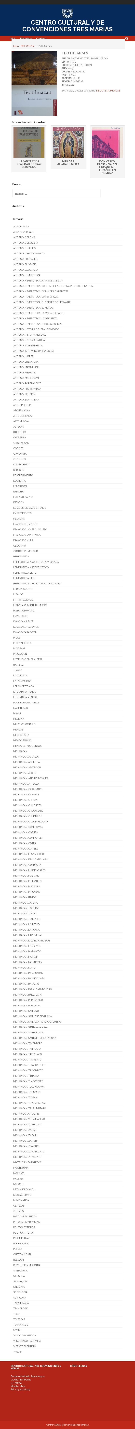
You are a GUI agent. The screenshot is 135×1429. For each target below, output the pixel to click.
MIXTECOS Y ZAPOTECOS (27, 1162)
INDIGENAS (19, 648)
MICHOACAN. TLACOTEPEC (28, 1081)
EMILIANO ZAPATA (23, 497)
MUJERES (18, 1178)
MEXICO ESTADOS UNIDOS (27, 746)
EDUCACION (20, 486)
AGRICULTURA (21, 226)
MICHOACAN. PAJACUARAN (28, 973)
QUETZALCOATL (22, 1254)
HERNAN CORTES (22, 589)
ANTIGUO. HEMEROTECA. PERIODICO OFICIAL (38, 324)
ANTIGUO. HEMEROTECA (26, 275)
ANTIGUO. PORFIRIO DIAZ (27, 383)
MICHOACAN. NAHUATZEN (27, 962)
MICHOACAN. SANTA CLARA (28, 1032)
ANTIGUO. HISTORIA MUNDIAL (29, 334)
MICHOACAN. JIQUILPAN (26, 908)
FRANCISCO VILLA (23, 540)
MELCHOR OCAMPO (24, 724)
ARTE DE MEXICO (22, 416)
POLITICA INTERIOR (23, 1232)
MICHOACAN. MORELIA (25, 957)
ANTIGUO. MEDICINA (24, 372)
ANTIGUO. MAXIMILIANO (26, 367)
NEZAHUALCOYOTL (24, 1189)
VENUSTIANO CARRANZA (27, 1341)
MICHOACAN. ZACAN (24, 1130)
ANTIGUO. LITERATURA (25, 361)
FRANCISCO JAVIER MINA (26, 535)
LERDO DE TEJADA (23, 686)
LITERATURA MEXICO (24, 691)
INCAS (16, 637)
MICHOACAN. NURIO (24, 967)
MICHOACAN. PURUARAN (26, 1005)
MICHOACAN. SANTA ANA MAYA (30, 1027)
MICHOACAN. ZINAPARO (26, 1146)
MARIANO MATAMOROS (26, 702)
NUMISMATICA (21, 1200)
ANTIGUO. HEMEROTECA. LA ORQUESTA (35, 318)
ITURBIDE (18, 664)
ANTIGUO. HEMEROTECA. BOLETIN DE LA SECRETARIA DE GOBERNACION (53, 286)
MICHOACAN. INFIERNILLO (27, 881)
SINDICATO (19, 1287)
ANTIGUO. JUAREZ (23, 356)
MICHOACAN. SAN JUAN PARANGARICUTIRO (37, 1021)
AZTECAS (18, 426)
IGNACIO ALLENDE (23, 621)
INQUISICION (20, 654)
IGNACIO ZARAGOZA (24, 632)
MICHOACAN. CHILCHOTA (27, 805)
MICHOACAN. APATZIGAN (27, 767)
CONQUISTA (20, 453)
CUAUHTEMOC (21, 464)
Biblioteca (26, 38)
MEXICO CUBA (21, 735)
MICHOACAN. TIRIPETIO (26, 1076)
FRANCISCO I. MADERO (25, 524)
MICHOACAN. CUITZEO (25, 848)
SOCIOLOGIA (20, 1292)
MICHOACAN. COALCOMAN (28, 827)
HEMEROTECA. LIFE (23, 578)
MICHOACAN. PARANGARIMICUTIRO (32, 989)
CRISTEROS (19, 459)
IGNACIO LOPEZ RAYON (26, 627)
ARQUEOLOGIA (21, 410)
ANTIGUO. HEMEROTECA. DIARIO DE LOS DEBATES (40, 291)
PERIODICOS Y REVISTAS (26, 1222)
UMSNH (17, 1330)
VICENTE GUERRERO (24, 1346)
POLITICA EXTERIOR (24, 1227)
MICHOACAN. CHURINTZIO (27, 816)
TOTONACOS (20, 1324)
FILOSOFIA (19, 518)
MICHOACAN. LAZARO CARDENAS (31, 940)
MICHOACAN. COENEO (25, 832)
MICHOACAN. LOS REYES (26, 946)
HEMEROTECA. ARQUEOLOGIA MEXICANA (36, 562)
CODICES (18, 448)
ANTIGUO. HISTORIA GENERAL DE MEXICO (36, 329)
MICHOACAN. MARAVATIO (27, 951)
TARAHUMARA (21, 1303)
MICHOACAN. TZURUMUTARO (29, 1108)
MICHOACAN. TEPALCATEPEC (29, 1065)
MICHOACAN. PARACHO (26, 984)
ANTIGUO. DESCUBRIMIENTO (29, 253)
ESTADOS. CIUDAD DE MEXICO (29, 508)
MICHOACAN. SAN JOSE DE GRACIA (32, 1016)
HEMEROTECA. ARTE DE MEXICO (31, 567)
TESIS (16, 1314)
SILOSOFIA (19, 1276)
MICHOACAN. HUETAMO (26, 875)
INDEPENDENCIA (22, 643)
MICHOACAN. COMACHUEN (28, 838)
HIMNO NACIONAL (23, 600)
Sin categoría (20, 1281)
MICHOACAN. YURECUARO (27, 1124)
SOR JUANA (19, 1297)
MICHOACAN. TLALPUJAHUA (28, 1086)
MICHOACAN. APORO (24, 773)
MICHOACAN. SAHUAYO (26, 1011)
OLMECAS (18, 1205)
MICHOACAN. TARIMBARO (27, 1059)
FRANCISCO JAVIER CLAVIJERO (30, 529)
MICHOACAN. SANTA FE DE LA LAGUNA (34, 1038)
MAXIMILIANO (20, 708)
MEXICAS (115, 90)
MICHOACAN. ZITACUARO (27, 1157)
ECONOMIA (19, 481)
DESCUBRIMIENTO (23, 475)
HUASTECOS (20, 616)
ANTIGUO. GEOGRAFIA (25, 270)
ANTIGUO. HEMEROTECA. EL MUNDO (33, 307)
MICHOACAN (20, 751)
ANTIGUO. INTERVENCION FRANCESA (33, 351)
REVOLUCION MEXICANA (26, 1265)
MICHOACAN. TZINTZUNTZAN (29, 1103)
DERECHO (18, 470)
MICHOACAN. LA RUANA (26, 930)
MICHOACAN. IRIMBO (24, 897)
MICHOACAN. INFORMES (26, 886)
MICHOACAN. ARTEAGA (26, 783)
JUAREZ (17, 670)
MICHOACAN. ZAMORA (25, 1140)
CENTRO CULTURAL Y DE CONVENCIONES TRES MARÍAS (67, 26)
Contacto (41, 38)
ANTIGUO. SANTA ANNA (26, 399)
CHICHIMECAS (21, 443)
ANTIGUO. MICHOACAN (26, 378)
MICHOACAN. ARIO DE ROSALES (30, 778)
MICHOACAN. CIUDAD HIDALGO (30, 821)
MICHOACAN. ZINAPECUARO (28, 1151)
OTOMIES (18, 1211)
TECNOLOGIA (20, 1308)
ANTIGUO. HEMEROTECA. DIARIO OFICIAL (35, 297)
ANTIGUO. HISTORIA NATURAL (29, 340)
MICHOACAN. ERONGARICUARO (30, 859)
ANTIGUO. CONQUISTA (25, 242)
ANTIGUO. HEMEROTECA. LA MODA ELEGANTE (38, 313)
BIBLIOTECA (27, 46)
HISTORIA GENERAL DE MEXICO (30, 605)
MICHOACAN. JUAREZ (25, 913)
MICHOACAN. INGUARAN (26, 892)
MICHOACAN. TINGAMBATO (28, 1070)
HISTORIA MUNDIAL (23, 610)
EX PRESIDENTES (22, 513)
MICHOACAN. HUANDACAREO (29, 870)
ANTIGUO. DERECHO (24, 248)
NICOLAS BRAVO (22, 1195)
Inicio (13, 38)
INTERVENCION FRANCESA (27, 659)
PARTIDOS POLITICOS (25, 1216)
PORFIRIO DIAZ (21, 1238)
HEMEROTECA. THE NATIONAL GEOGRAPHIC (37, 583)
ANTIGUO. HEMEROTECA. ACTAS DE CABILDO (38, 280)
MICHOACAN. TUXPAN (25, 1097)
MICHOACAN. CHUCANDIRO (28, 810)
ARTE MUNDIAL (21, 421)
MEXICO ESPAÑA (22, 740)
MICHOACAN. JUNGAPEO (26, 919)
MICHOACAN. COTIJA (24, 843)
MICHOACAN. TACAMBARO (27, 1043)
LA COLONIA (20, 675)
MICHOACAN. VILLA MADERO (29, 1119)
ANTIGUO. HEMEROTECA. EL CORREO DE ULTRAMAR (42, 302)
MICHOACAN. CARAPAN (26, 794)
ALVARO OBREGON (23, 232)
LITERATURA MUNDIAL (25, 697)
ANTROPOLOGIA (22, 405)
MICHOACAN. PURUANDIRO (28, 1000)
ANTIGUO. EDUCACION (25, 259)
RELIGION (18, 1260)
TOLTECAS (19, 1319)
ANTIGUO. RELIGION (24, 394)
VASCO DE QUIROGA (24, 1335)
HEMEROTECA (21, 556)
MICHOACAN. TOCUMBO (26, 1092)
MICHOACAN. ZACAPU (25, 1135)
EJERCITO (18, 491)
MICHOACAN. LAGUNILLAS (27, 935)
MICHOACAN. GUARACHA (27, 865)
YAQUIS (17, 1351)
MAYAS (17, 713)
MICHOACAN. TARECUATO (27, 1054)
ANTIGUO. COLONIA (24, 237)
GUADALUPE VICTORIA (25, 551)
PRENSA (17, 1249)
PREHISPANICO (21, 1243)
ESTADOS (18, 502)
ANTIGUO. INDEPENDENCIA (27, 345)
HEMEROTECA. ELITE (24, 572)
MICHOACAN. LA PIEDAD (26, 924)
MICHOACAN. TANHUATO (27, 1049)
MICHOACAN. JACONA (25, 902)
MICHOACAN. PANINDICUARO (29, 978)
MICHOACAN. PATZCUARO (27, 994)
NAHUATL (18, 1184)
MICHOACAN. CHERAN (25, 800)
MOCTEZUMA (20, 1168)
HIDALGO (18, 594)
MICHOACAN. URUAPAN (26, 1113)
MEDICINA (18, 719)
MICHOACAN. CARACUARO (27, 789)
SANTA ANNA (20, 1270)
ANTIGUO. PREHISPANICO (27, 389)
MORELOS (18, 1173)
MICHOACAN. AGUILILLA (26, 762)
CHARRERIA (19, 437)
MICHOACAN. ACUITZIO (26, 756)
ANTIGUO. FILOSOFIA (24, 264)
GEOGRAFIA (19, 545)
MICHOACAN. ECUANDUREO (28, 854)
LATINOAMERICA (22, 681)
